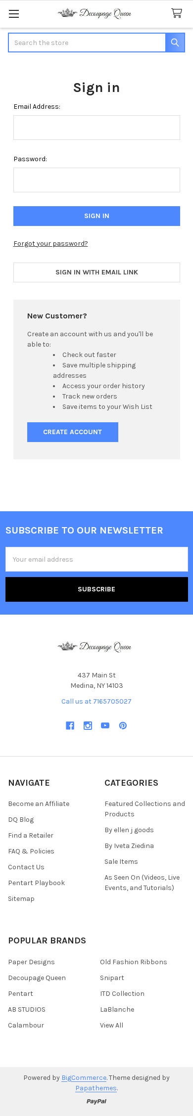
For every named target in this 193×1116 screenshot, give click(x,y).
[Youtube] (105, 725)
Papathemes (96, 1088)
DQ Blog (21, 819)
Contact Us (26, 867)
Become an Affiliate (38, 804)
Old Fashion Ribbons (133, 962)
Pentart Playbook (36, 883)
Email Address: (36, 106)
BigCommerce (83, 1077)
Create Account (72, 432)
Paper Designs (31, 962)
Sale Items (121, 861)
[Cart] (178, 13)
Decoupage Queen (37, 978)
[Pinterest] (123, 725)
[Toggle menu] (13, 13)
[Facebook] (70, 725)
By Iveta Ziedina (129, 846)
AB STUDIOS (27, 1009)
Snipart (112, 978)
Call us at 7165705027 (96, 701)
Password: (30, 159)
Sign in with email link (96, 272)
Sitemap (21, 898)
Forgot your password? (50, 243)
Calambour (26, 1025)
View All (111, 1025)
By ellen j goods (129, 830)
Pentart (20, 993)
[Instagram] (88, 725)
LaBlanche (117, 1009)
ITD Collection (122, 993)
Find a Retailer (30, 835)
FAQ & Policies (31, 851)
